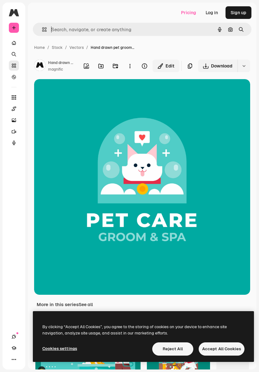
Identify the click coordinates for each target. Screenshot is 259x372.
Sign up (238, 12)
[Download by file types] (244, 66)
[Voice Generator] (14, 143)
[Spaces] (14, 109)
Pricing (188, 12)
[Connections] (14, 337)
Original (74, 91)
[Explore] (14, 77)
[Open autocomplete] (42, 29)
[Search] (14, 54)
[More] (14, 359)
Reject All (173, 349)
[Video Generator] (14, 131)
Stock (57, 47)
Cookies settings (59, 348)
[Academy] (14, 348)
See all (86, 304)
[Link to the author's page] (39, 66)
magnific (55, 69)
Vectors (76, 47)
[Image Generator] (14, 120)
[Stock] (14, 66)
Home (39, 47)
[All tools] (14, 97)
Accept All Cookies (221, 349)
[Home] (14, 43)
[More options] (129, 66)
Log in (212, 12)
